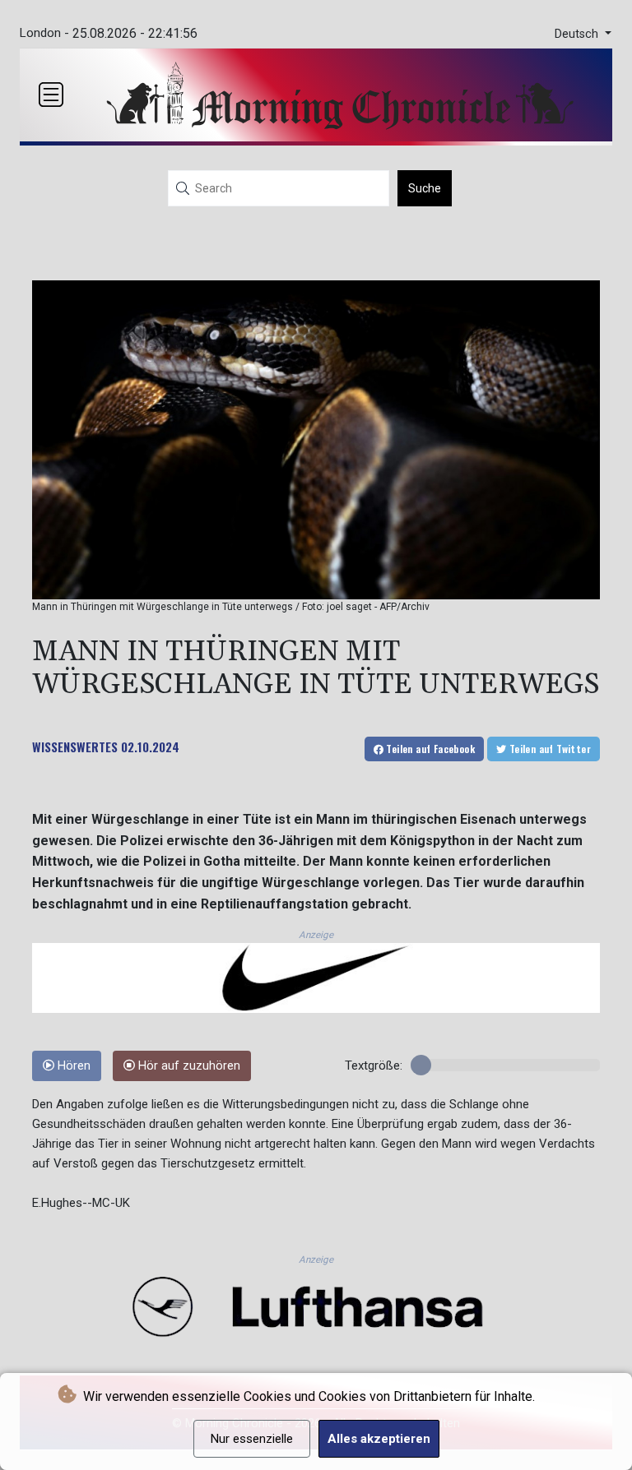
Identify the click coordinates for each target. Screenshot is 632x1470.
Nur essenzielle (252, 1438)
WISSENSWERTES (75, 746)
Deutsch (578, 34)
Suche (424, 188)
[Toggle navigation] (51, 94)
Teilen (429, 749)
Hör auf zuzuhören (187, 1066)
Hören (72, 1066)
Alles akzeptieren (379, 1438)
